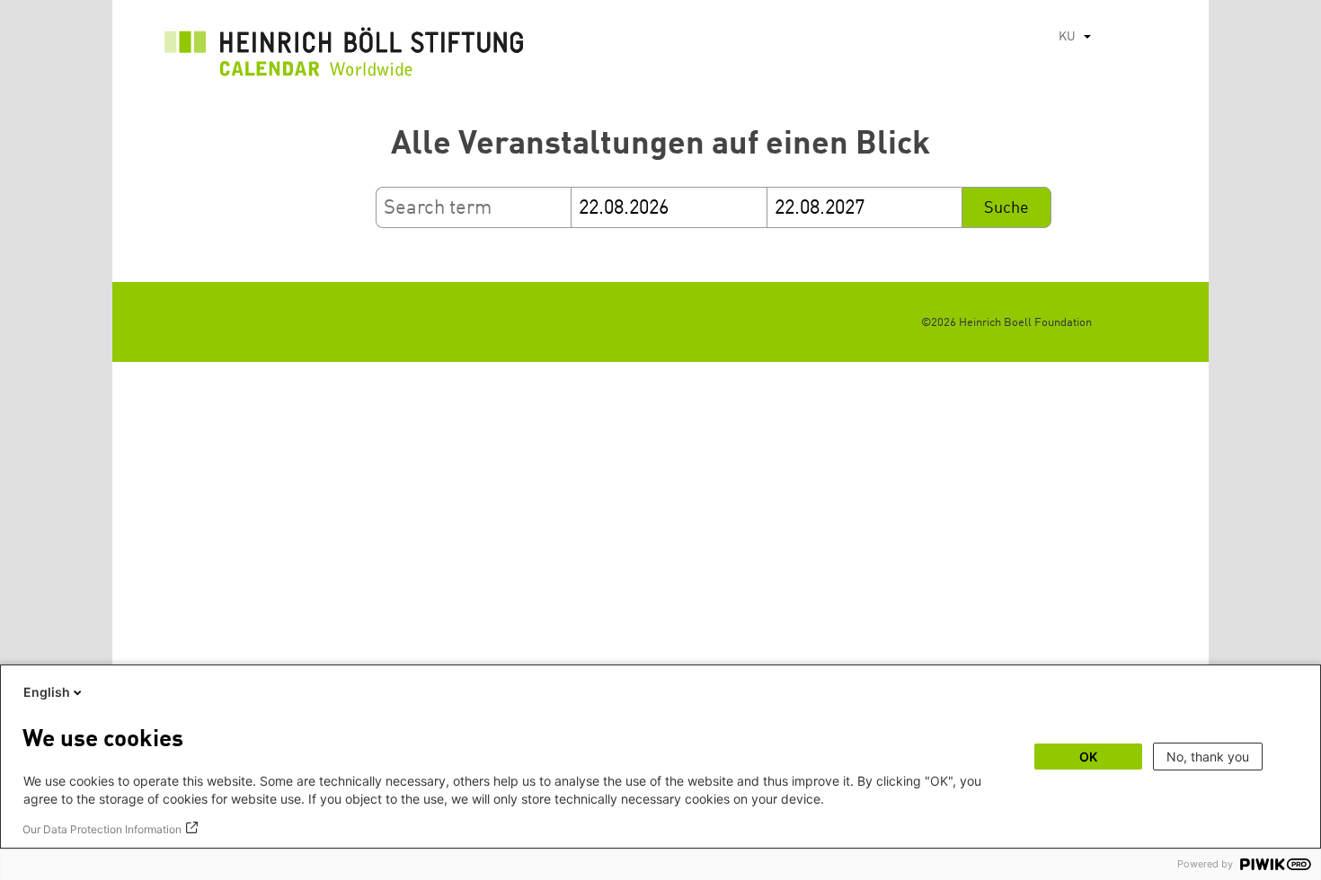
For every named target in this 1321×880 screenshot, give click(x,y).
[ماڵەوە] (344, 56)
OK (1088, 756)
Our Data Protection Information (102, 829)
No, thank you (1207, 756)
